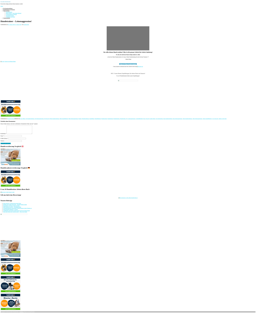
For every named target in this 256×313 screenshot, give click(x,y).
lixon (144, 118)
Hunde (79, 118)
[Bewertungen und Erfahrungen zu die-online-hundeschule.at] (128, 197)
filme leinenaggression (73, 118)
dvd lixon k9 (46, 118)
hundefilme (91, 118)
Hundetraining (116, 118)
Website (2, 140)
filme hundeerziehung (54, 118)
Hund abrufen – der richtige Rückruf (13, 13)
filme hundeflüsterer (64, 118)
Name (2, 136)
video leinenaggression (197, 118)
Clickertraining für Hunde (11, 14)
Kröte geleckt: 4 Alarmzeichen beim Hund (12, 203)
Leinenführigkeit (139, 118)
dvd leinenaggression (39, 118)
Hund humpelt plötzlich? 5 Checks (10, 209)
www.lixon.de (215, 118)
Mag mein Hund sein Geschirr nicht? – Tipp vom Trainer (15, 211)
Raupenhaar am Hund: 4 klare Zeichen (11, 205)
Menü (2, 6)
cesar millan (22, 118)
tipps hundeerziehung (167, 118)
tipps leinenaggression (177, 118)
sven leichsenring (159, 118)
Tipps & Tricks (6, 10)
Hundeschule (104, 118)
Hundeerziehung (11, 118)
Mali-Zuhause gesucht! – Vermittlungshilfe (12, 207)
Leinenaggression (131, 118)
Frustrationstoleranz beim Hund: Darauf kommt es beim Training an (17, 208)
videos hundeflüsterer (207, 118)
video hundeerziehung (187, 118)
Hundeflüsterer (98, 118)
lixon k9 (147, 118)
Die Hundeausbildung (7, 8)
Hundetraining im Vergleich (9, 9)
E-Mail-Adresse (4, 138)
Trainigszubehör (6, 18)
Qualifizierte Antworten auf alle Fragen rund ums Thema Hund (16, 210)
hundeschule (26, 24)
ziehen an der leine (223, 118)
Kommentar (3, 133)
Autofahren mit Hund (10, 16)
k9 (126, 118)
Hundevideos (123, 118)
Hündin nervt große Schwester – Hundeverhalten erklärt (15, 204)
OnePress (22, 311)
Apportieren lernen (10, 15)
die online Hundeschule (5, 1)
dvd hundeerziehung (30, 118)
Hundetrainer (110, 118)
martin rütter (152, 118)
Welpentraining (9, 12)
